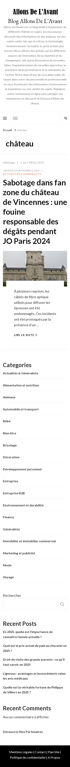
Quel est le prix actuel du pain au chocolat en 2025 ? (35, 648)
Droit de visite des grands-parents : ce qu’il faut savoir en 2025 (34, 662)
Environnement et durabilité (23, 505)
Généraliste (11, 529)
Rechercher (12, 595)
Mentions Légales (21, 752)
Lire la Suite (24, 335)
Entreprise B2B (14, 493)
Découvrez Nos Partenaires (23, 731)
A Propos (54, 757)
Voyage (8, 577)
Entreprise (10, 481)
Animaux (9, 397)
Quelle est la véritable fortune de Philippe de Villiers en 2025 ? (33, 689)
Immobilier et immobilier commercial (29, 541)
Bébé (6, 421)
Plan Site (53, 752)
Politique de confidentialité (28, 757)
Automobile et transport (21, 409)
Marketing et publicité (19, 553)
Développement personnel (22, 469)
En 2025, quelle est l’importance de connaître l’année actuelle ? (28, 634)
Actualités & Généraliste (22, 174)
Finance (8, 517)
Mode (7, 565)
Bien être (9, 433)
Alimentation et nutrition (21, 385)
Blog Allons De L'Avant (35, 21)
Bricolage (10, 445)
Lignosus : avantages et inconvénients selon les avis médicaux (34, 676)
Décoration (11, 457)
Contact (40, 752)
